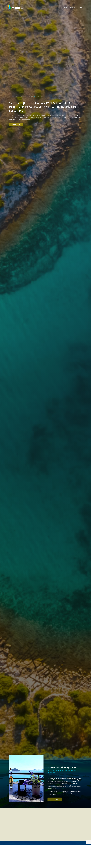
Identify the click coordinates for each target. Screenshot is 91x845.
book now (16, 124)
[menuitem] (70, 7)
